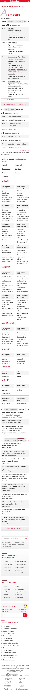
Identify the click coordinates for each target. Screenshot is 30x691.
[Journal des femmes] (8, 679)
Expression (13, 440)
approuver (23, 70)
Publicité (26, 665)
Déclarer (11, 147)
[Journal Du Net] (8, 682)
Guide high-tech (8, 633)
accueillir (19, 45)
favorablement (20, 120)
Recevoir (11, 28)
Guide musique (8, 648)
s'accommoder (13, 88)
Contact (6, 667)
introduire (11, 47)
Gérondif (5, 177)
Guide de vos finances (10, 629)
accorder (19, 65)
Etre (16, 31)
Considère (12, 123)
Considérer (12, 57)
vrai (15, 59)
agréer (16, 67)
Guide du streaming (9, 653)
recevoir (18, 116)
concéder (11, 72)
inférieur (18, 417)
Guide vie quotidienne (10, 655)
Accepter (11, 144)
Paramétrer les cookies (17, 668)
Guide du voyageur (9, 660)
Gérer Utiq (26, 668)
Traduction (18, 21)
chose (24, 57)
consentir (11, 74)
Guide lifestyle (7, 638)
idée (9, 63)
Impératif (18, 169)
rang (14, 417)
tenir (18, 70)
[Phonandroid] (22, 689)
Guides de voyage (8, 657)
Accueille (12, 120)
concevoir (18, 72)
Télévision (6, 611)
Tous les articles (12, 667)
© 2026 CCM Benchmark (15, 671)
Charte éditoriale (20, 665)
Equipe (13, 665)
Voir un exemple (23, 609)
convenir (11, 90)
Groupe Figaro (19, 670)
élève (18, 144)
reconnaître (12, 70)
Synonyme (10, 21)
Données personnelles (7, 668)
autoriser (11, 49)
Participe (5, 173)
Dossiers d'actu (8, 609)
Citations (12, 110)
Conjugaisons (13, 409)
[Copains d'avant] (8, 686)
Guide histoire (7, 636)
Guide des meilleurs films (11, 645)
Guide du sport (7, 650)
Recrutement (23, 667)
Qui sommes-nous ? (6, 665)
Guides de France (8, 631)
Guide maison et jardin (10, 643)
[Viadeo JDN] (22, 686)
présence (17, 415)
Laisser (10, 43)
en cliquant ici (24, 150)
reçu (19, 31)
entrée (17, 136)
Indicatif (4, 165)
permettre (18, 47)
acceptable (12, 126)
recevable (18, 147)
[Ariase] (8, 689)
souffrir (25, 84)
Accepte (11, 116)
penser (21, 67)
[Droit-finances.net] (22, 682)
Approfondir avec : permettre (15, 104)
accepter (19, 35)
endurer (11, 86)
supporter (11, 92)
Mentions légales (11, 670)
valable (20, 59)
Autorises (11, 136)
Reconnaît (12, 129)
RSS (18, 667)
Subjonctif (18, 165)
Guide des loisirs (8, 641)
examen (11, 33)
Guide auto (6, 626)
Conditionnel (6, 169)
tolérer (18, 82)
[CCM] (22, 679)
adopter (11, 67)
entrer (15, 43)
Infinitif (17, 173)
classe (24, 144)
